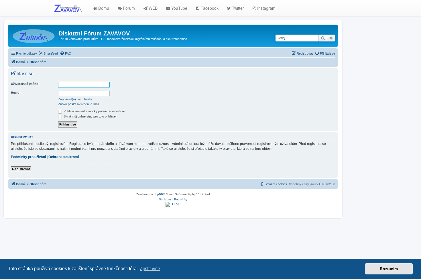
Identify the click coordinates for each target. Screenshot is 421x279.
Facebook (209, 8)
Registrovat (21, 169)
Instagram (266, 8)
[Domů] (34, 35)
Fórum (128, 8)
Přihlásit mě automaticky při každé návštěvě (94, 111)
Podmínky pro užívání (28, 157)
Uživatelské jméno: (25, 83)
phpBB (158, 194)
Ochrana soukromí (63, 157)
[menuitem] (48, 53)
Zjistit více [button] (150, 268)
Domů (103, 8)
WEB (152, 8)
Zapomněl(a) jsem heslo (75, 99)
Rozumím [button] (389, 268)
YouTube (178, 8)
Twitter (237, 8)
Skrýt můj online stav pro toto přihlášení (90, 116)
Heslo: (16, 92)
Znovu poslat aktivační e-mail (78, 104)
